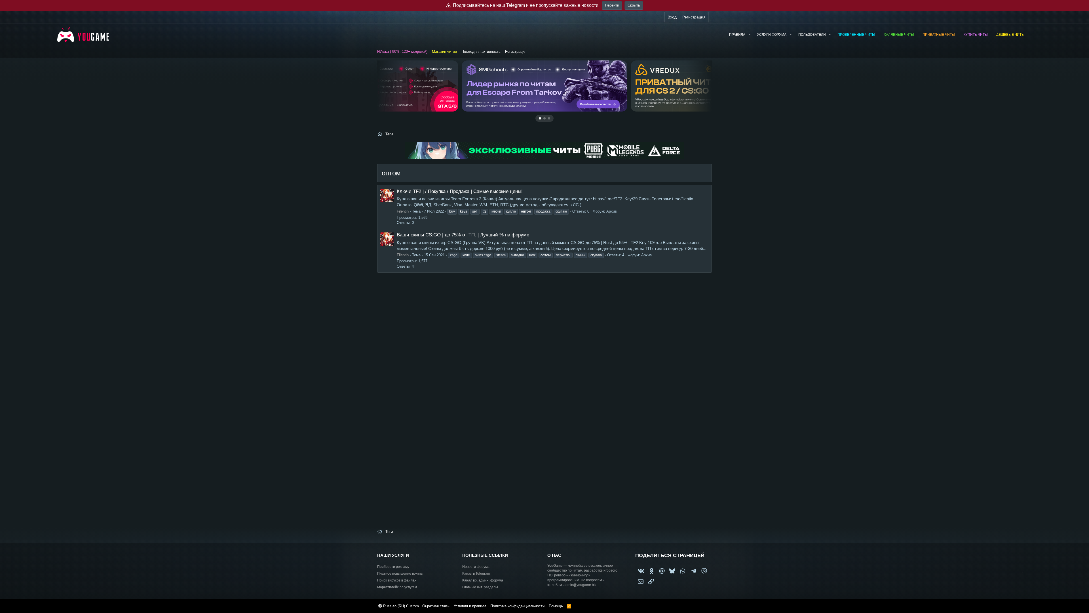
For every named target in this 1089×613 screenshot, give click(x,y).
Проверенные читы (856, 35)
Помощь (556, 606)
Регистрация (515, 51)
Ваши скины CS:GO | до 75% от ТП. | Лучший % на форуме (463, 235)
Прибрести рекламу (393, 567)
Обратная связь (435, 606)
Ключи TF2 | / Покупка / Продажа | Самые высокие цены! (460, 191)
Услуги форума (771, 35)
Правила (737, 35)
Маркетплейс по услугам (397, 587)
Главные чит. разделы (480, 587)
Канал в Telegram (476, 574)
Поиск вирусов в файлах (396, 580)
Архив (611, 211)
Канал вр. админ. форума (482, 580)
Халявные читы (899, 35)
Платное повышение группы (400, 574)
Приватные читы (939, 35)
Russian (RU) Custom (400, 606)
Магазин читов (444, 51)
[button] (749, 34)
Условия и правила (470, 606)
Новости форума (475, 567)
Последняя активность (481, 51)
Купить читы (975, 35)
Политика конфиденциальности (517, 606)
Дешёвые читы (1010, 35)
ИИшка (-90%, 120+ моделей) (402, 51)
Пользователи (812, 35)
